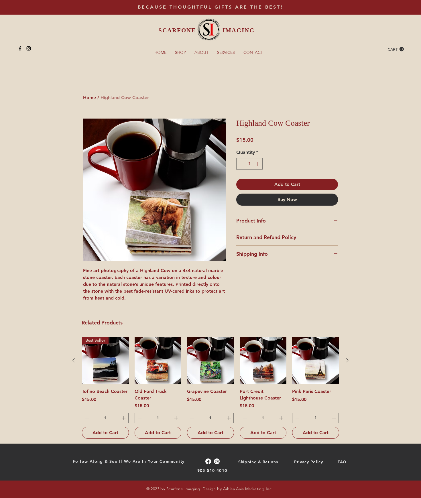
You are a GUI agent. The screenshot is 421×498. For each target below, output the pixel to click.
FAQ (342, 461)
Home (89, 97)
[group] (210, 388)
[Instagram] (217, 461)
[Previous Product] (73, 360)
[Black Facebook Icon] (20, 48)
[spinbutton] (249, 163)
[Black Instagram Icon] (29, 48)
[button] (396, 49)
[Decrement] (241, 163)
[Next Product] (347, 360)
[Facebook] (208, 461)
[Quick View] (158, 360)
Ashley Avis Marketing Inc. (248, 488)
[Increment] (258, 163)
